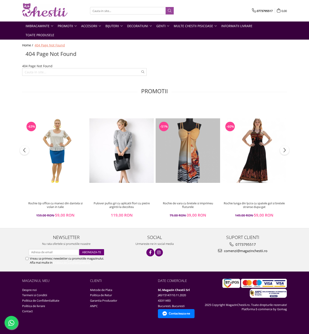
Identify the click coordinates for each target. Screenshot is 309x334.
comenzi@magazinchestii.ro (245, 250)
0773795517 (245, 244)
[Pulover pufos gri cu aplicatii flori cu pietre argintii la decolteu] (121, 150)
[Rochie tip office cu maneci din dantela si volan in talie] (55, 150)
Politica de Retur (101, 295)
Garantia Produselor (103, 300)
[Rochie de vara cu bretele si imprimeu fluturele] (188, 150)
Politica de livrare (33, 306)
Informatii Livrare (236, 26)
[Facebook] (150, 252)
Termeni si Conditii (34, 295)
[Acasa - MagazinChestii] (44, 10)
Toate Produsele (40, 35)
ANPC (94, 306)
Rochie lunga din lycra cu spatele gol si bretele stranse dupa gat (254, 205)
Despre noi (29, 290)
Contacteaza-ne (179, 313)
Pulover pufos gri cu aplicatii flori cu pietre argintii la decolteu (122, 205)
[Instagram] (159, 252)
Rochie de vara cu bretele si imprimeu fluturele (188, 205)
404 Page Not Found (50, 45)
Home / (28, 45)
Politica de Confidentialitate (71, 262)
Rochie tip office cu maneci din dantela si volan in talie (55, 205)
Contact (27, 311)
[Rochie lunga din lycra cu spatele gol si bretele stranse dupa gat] (254, 150)
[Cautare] (170, 10)
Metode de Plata (101, 290)
